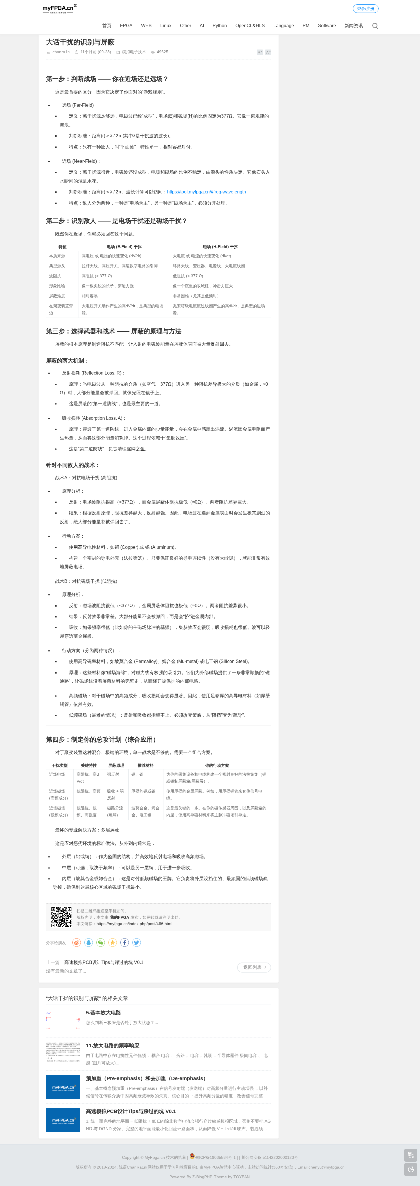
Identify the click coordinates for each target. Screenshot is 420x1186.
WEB (146, 25)
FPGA (126, 25)
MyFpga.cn (155, 1157)
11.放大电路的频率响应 (112, 1045)
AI (202, 25)
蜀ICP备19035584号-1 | (216, 1157)
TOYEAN (241, 1177)
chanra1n (61, 52)
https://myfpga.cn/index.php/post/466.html (134, 923)
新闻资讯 (354, 25)
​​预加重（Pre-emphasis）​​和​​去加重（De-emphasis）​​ (147, 1078)
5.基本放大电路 (103, 1012)
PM (306, 25)
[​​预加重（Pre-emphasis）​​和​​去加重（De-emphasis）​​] (63, 1087)
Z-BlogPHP (202, 1177)
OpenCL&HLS (250, 25)
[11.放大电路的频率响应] (63, 1054)
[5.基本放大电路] (63, 1021)
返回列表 (252, 967)
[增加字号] (260, 52)
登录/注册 (365, 8)
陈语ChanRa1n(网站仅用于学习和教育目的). (158, 1167)
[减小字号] (268, 52)
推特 (136, 942)
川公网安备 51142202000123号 (269, 1157)
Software (327, 25)
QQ (88, 942)
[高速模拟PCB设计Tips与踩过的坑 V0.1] (63, 1120)
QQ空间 (112, 942)
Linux (165, 25)
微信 (100, 942)
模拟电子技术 (134, 52)
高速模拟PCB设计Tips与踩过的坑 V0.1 (103, 962)
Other (185, 25)
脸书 (124, 942)
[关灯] (410, 1169)
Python (220, 25)
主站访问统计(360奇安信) (270, 1167)
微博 (76, 942)
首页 (106, 25)
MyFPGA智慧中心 (219, 1167)
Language (283, 25)
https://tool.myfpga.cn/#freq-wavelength (206, 191)
